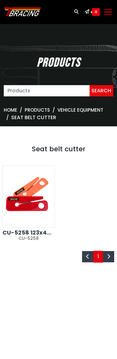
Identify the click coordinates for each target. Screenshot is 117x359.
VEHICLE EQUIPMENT (80, 110)
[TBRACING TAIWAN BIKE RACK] (22, 12)
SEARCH (101, 90)
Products (37, 110)
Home (10, 110)
